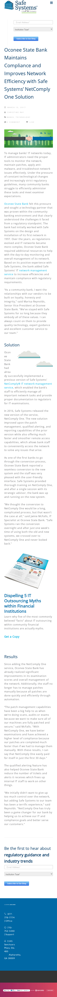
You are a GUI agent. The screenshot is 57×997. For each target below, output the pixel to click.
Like (32, 122)
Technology (23, 117)
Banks (10, 117)
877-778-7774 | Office (9, 917)
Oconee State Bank (16, 203)
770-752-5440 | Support (9, 931)
